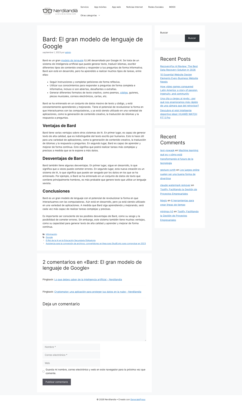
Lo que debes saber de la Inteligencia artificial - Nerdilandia (88, 279)
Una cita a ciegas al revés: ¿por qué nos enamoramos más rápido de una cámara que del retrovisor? (179, 102)
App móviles (100, 7)
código (124, 92)
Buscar (164, 32)
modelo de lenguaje (72, 60)
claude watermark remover (175, 185)
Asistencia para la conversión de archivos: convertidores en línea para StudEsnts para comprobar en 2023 (96, 243)
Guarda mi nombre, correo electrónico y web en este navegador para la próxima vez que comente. (95, 371)
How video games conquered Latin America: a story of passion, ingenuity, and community (179, 90)
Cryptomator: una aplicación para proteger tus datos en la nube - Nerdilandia (97, 291)
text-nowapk (167, 150)
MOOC (172, 7)
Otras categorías (89, 15)
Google (49, 237)
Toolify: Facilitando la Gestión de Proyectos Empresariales (179, 215)
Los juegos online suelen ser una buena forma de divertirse (179, 174)
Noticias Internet (134, 7)
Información (51, 234)
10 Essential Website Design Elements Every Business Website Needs (179, 78)
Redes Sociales (156, 7)
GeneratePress (137, 399)
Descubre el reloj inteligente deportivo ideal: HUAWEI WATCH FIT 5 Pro (178, 114)
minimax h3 (166, 211)
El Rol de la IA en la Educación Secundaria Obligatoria (71, 240)
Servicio (85, 7)
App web (116, 7)
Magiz (163, 200)
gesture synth (168, 169)
